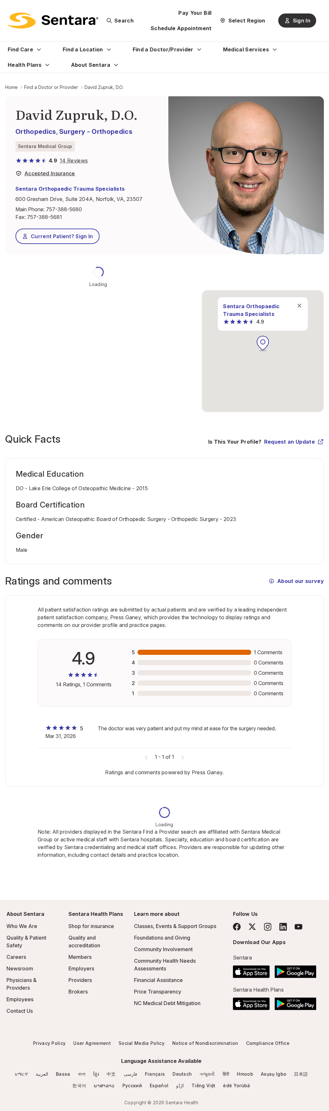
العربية (42, 1074)
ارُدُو (180, 1085)
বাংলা (82, 1074)
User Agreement (92, 1043)
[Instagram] (267, 926)
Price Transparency (157, 991)
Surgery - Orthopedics (95, 131)
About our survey (300, 581)
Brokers (78, 991)
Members (80, 957)
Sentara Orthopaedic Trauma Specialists (70, 189)
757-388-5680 (64, 209)
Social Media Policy (141, 1043)
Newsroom (19, 968)
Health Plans (24, 65)
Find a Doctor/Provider (163, 49)
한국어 (79, 1085)
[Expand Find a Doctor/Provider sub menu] (199, 49)
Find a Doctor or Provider (51, 87)
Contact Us (19, 1011)
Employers (81, 968)
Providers (80, 980)
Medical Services (246, 49)
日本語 (301, 1074)
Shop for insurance (91, 926)
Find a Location (83, 49)
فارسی (130, 1074)
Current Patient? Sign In (62, 236)
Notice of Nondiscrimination (205, 1043)
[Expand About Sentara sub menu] (116, 65)
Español (159, 1085)
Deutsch (182, 1074)
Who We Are (21, 926)
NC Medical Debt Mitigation (167, 1003)
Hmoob (245, 1074)
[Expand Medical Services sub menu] (274, 49)
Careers (16, 957)
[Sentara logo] (53, 21)
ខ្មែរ (96, 1074)
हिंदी (226, 1074)
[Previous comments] (146, 757)
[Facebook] (237, 927)
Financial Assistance (158, 980)
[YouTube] (298, 927)
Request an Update (289, 441)
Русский (132, 1085)
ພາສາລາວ (104, 1085)
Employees (19, 999)
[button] (262, 343)
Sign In (301, 20)
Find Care (20, 49)
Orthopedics (35, 131)
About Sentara (90, 65)
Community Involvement (163, 949)
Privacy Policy (49, 1043)
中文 (111, 1074)
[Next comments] (182, 757)
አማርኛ (21, 1074)
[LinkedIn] (283, 926)
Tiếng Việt (203, 1085)
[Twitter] (252, 927)
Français (155, 1074)
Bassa (63, 1074)
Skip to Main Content (9, 9)
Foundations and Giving (162, 937)
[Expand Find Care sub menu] (39, 49)
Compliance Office (267, 1043)
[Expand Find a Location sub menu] (109, 49)
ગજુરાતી (207, 1074)
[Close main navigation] (299, 305)
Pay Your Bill (194, 13)
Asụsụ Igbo (273, 1074)
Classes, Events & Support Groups (175, 926)
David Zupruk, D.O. (103, 87)
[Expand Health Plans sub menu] (47, 65)
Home (11, 87)
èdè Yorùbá (236, 1085)
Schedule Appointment (181, 28)
